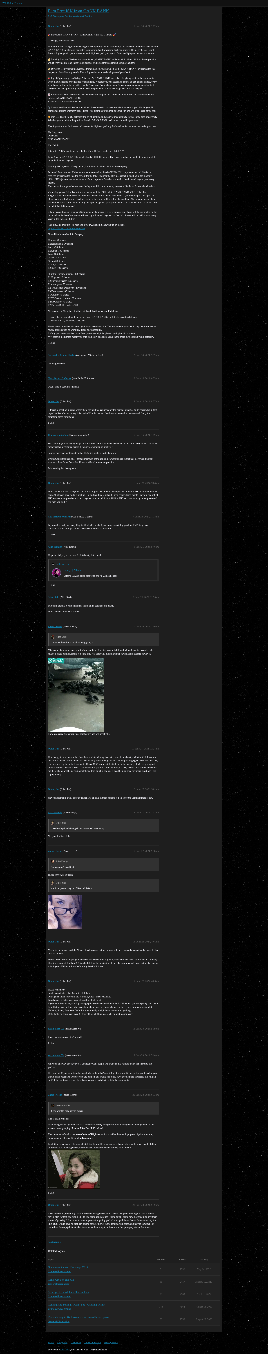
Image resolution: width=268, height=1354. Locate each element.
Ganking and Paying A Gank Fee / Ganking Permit (76, 1304)
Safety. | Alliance (73, 570)
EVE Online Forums (12, 3)
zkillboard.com (63, 564)
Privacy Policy (111, 1342)
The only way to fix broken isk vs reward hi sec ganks (78, 1317)
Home (51, 1342)
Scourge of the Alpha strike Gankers (68, 1292)
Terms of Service (92, 1342)
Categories (62, 1342)
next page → (54, 1242)
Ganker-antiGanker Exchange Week (68, 1267)
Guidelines (76, 1342)
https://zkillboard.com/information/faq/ (66, 228)
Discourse (65, 1349)
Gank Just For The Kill (61, 1279)
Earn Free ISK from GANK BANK (78, 10)
